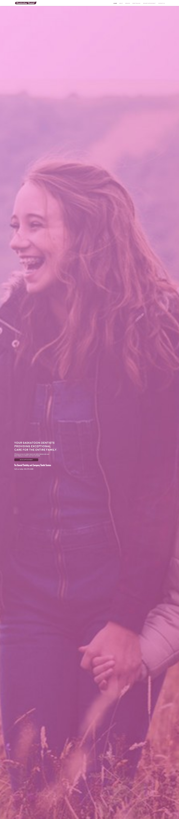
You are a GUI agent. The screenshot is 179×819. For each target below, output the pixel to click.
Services (127, 3)
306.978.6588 (28, 469)
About (121, 3)
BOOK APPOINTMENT (26, 459)
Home (25, 2)
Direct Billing (136, 3)
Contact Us (161, 3)
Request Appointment (149, 3)
